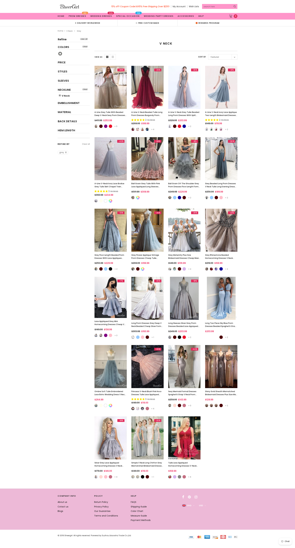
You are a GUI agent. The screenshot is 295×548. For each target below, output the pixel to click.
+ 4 (152, 129)
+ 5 (115, 126)
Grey (60, 54)
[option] (88, 23)
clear (85, 46)
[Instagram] (196, 497)
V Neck (69, 31)
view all (84, 39)
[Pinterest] (189, 497)
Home (60, 31)
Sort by (202, 57)
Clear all (86, 144)
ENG (189, 505)
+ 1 (152, 337)
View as (98, 57)
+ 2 (189, 126)
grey (63, 152)
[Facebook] (183, 497)
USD (201, 505)
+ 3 (115, 335)
